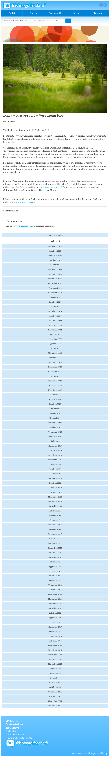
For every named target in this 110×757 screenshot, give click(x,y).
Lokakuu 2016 (55, 562)
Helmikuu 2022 (55, 390)
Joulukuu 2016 (55, 552)
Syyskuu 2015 (55, 617)
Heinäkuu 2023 (55, 353)
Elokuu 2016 (55, 571)
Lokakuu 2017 (55, 511)
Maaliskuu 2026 (55, 255)
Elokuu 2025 (55, 265)
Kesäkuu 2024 (55, 316)
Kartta (33, 13)
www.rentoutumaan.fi (51, 187)
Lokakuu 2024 (55, 297)
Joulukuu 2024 (55, 288)
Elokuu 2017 (55, 520)
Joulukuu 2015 (55, 603)
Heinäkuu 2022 (55, 381)
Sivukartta (12, 720)
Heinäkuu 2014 (55, 682)
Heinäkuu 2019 (55, 446)
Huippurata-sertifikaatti (19, 737)
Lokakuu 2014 (55, 668)
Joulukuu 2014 (55, 659)
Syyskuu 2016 (55, 566)
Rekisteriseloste (14, 724)
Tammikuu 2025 (55, 283)
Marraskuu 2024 (55, 292)
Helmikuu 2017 (55, 543)
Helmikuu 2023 (55, 367)
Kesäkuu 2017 (55, 529)
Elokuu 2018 (55, 473)
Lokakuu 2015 (55, 613)
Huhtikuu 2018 (55, 492)
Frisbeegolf (55, 13)
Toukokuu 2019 (55, 450)
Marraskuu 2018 (55, 459)
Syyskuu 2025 (55, 260)
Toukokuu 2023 (55, 362)
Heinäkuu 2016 (55, 576)
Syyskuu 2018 (55, 469)
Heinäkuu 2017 (55, 525)
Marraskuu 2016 (55, 557)
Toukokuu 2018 (55, 487)
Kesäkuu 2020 (55, 427)
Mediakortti (12, 727)
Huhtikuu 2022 (55, 385)
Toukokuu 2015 (55, 636)
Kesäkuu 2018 (55, 483)
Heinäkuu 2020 (55, 422)
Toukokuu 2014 (55, 692)
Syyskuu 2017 (55, 515)
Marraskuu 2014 (55, 664)
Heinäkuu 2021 (55, 399)
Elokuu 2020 (55, 418)
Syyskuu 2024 (55, 302)
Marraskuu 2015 (55, 608)
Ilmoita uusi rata (15, 734)
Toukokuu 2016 (55, 585)
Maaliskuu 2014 (55, 701)
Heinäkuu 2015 (55, 627)
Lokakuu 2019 (55, 441)
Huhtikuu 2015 (55, 641)
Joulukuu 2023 (55, 334)
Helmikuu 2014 (55, 706)
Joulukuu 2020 (55, 408)
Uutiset (76, 13)
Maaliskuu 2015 (55, 645)
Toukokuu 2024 (55, 320)
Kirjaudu (98, 13)
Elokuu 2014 (55, 678)
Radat (12, 13)
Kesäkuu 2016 (55, 580)
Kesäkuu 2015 (55, 631)
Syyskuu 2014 (55, 673)
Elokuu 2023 (55, 348)
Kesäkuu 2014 (55, 687)
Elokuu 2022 (55, 376)
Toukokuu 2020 (55, 432)
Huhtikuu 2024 (55, 325)
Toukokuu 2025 (55, 274)
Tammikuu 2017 (55, 548)
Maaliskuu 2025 (55, 278)
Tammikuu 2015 (55, 654)
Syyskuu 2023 (55, 344)
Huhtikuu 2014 (55, 696)
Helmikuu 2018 (55, 501)
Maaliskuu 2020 (55, 436)
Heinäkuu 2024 (55, 311)
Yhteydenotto (13, 731)
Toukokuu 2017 (55, 534)
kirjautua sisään (27, 226)
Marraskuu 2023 (55, 339)
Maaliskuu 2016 (55, 594)
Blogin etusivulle (55, 235)
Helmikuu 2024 (55, 330)
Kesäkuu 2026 (55, 251)
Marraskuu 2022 (55, 371)
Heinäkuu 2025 (55, 269)
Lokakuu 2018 (55, 464)
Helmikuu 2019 (55, 455)
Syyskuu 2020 (55, 413)
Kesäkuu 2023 (55, 357)
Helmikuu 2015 (55, 650)
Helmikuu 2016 (55, 599)
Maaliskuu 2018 (55, 497)
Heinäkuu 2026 (55, 246)
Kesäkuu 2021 (55, 404)
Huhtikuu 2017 (55, 538)
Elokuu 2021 (55, 395)
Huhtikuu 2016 (55, 589)
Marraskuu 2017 (55, 506)
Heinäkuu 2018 (55, 478)
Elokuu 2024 (55, 306)
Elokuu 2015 (55, 622)
